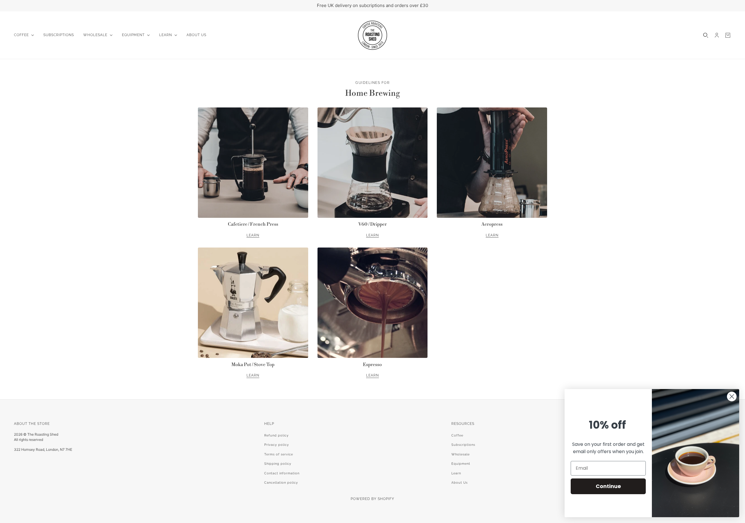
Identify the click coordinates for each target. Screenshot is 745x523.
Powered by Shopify (372, 499)
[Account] (717, 35)
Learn (456, 473)
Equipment (460, 464)
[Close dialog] (732, 396)
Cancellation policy (281, 483)
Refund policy (276, 435)
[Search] (706, 35)
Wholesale (460, 454)
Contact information (281, 473)
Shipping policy (277, 464)
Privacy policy (276, 445)
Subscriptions (463, 445)
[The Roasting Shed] (372, 35)
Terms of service (278, 454)
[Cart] (728, 35)
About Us (459, 483)
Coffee (457, 435)
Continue (608, 486)
